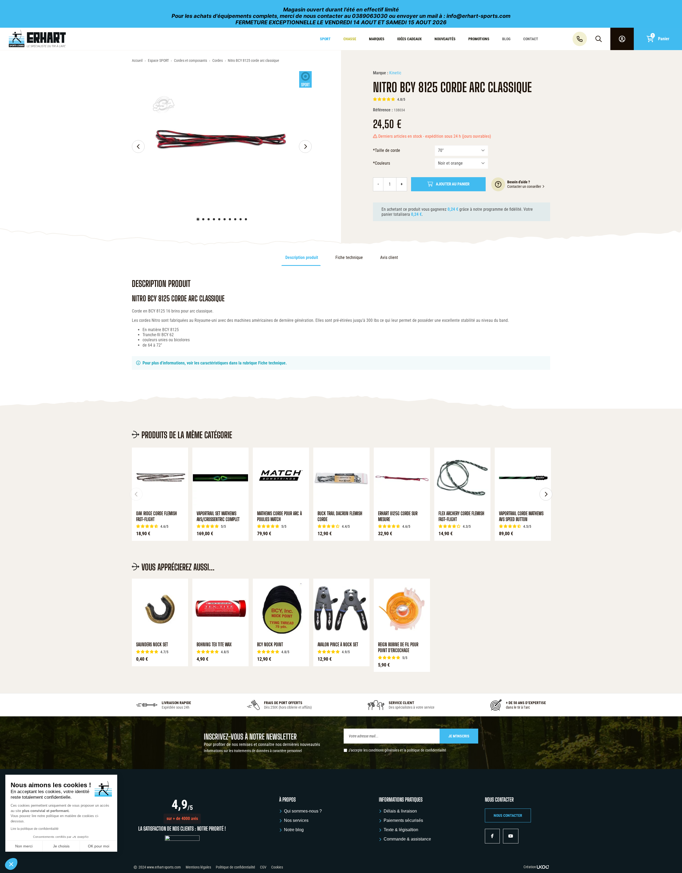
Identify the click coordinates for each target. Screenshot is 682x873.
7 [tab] (230, 219)
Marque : (380, 72)
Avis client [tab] (389, 257)
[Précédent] (138, 146)
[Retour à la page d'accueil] (58, 39)
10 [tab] (246, 219)
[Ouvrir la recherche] (598, 39)
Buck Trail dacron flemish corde (340, 516)
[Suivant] (305, 146)
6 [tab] (224, 219)
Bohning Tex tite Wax (214, 644)
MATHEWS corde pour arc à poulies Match (279, 516)
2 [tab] (203, 219)
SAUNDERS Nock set (152, 644)
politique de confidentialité (426, 750)
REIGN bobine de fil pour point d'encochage (398, 647)
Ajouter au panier (452, 184)
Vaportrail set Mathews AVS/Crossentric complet (218, 516)
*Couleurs (381, 163)
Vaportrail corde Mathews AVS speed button (521, 516)
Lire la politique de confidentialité (35, 829)
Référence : (383, 109)
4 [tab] (214, 219)
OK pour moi (98, 846)
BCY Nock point (270, 644)
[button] (182, 819)
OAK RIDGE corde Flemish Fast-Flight (156, 516)
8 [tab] (235, 219)
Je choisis (61, 846)
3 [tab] (208, 219)
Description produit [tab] (301, 257)
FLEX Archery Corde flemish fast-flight (461, 516)
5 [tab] (219, 219)
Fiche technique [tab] (349, 257)
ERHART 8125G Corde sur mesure (397, 516)
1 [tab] (198, 219)
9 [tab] (240, 219)
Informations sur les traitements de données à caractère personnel (253, 751)
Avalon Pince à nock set (338, 644)
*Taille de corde (386, 150)
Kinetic (395, 72)
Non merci (24, 846)
